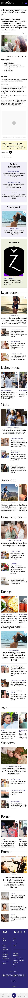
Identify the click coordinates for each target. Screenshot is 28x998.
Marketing (15, 953)
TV (13, 940)
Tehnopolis (6, 958)
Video (14, 938)
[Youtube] (24, 932)
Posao (3, 839)
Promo (14, 875)
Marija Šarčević (9, 278)
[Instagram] (21, 932)
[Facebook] (15, 932)
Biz (3, 943)
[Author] (14, 261)
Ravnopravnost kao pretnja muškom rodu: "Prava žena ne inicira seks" (13, 282)
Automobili (5, 961)
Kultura (5, 952)
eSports (5, 956)
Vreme (14, 945)
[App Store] (19, 975)
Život (4, 945)
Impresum (15, 955)
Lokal (4, 963)
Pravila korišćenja (18, 958)
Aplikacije (15, 962)
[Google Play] (8, 975)
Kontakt (15, 967)
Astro (3, 730)
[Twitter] (18, 932)
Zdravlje (5, 947)
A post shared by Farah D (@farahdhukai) (12, 137)
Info (4, 938)
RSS (14, 964)
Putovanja (5, 949)
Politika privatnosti (18, 960)
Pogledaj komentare (7, 157)
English (15, 943)
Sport (4, 940)
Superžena (5, 954)
